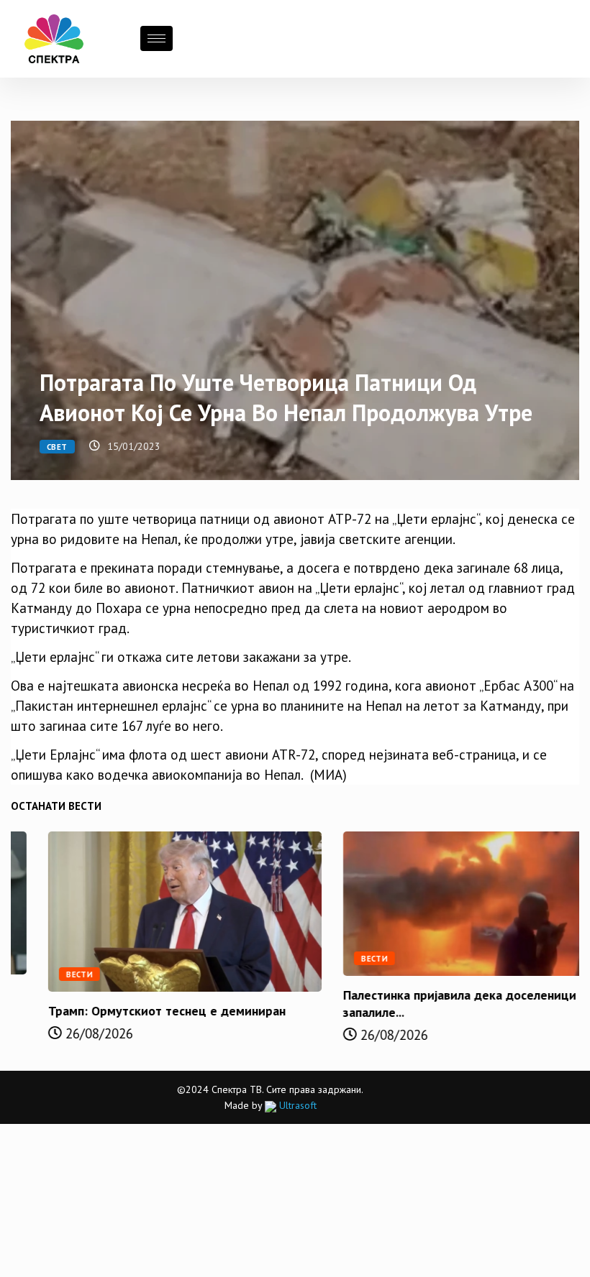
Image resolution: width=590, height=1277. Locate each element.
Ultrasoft (296, 1105)
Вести (42, 974)
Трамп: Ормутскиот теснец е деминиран (129, 1010)
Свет (57, 447)
